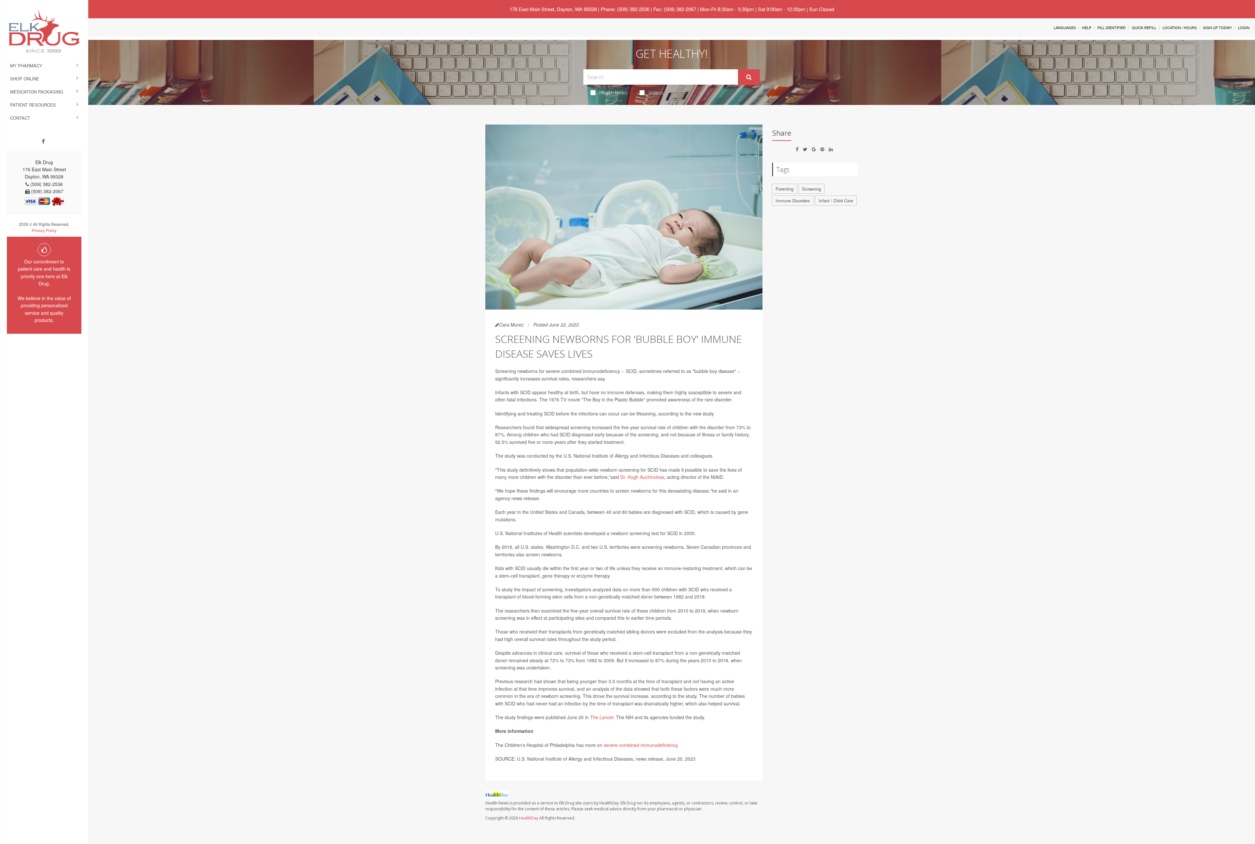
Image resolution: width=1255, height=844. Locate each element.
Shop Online (24, 79)
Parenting (785, 189)
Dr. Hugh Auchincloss (642, 477)
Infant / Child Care (836, 200)
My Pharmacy (26, 65)
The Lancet (601, 717)
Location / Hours (1180, 27)
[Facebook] (43, 141)
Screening (811, 189)
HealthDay (528, 818)
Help (1086, 27)
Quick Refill (1144, 27)
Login (1243, 27)
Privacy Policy (44, 230)
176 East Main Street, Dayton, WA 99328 (553, 9)
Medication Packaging (36, 92)
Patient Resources (33, 105)
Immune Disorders (793, 200)
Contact (20, 118)
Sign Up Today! (1217, 27)
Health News (613, 92)
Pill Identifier (1111, 27)
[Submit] (749, 77)
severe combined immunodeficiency (641, 745)
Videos (656, 92)
